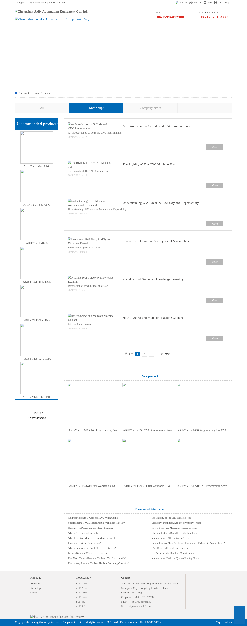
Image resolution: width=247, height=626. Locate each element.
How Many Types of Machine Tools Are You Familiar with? (97, 558)
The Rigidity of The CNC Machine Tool (149, 164)
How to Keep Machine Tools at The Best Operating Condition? (98, 563)
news (47, 93)
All (42, 108)
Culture (34, 592)
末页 (167, 354)
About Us (74, 29)
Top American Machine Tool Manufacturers (173, 553)
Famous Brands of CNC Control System (87, 553)
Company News (150, 108)
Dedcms (228, 622)
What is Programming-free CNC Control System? (92, 548)
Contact (169, 29)
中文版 (194, 29)
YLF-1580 (81, 592)
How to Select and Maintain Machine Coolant (153, 317)
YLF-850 (80, 601)
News (122, 29)
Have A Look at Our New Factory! (84, 543)
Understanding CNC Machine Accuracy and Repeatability (161, 203)
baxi (116, 622)
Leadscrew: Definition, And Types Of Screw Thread (157, 241)
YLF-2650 (81, 588)
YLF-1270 (81, 597)
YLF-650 (80, 606)
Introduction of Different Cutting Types (171, 538)
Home (26, 29)
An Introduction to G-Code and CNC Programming (156, 126)
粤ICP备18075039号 (151, 622)
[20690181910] (239, 611)
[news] (123, 62)
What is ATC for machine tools (83, 533)
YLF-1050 (81, 583)
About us (35, 583)
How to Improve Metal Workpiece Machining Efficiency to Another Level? (188, 543)
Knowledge (96, 108)
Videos (146, 29)
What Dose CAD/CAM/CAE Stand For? (171, 548)
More (215, 147)
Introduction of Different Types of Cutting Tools (175, 558)
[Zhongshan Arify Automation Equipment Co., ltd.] (51, 11)
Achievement (98, 29)
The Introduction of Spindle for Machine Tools (174, 533)
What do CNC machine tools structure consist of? (92, 538)
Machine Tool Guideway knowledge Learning (153, 279)
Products (50, 29)
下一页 (159, 354)
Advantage (35, 588)
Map (227, 2)
